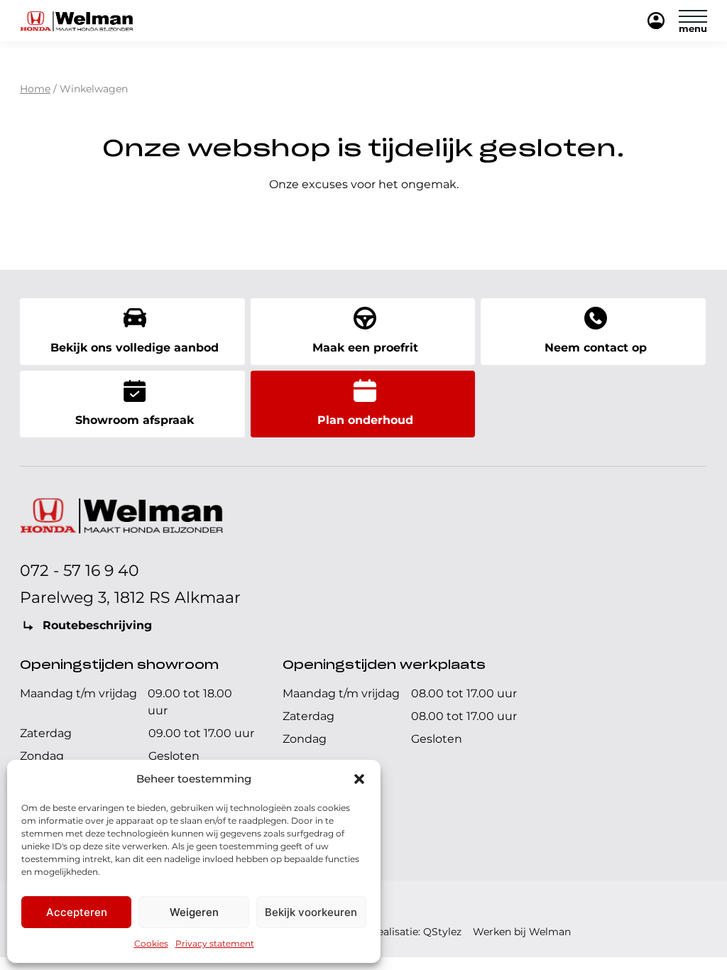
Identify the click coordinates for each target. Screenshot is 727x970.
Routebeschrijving (97, 625)
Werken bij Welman (522, 931)
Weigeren (194, 912)
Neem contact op (596, 347)
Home (35, 88)
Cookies (151, 943)
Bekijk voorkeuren (311, 912)
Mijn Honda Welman (656, 21)
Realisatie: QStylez (416, 931)
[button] (359, 779)
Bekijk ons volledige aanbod (134, 347)
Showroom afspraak (134, 420)
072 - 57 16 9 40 (79, 570)
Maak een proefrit (365, 347)
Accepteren (76, 912)
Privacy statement (214, 943)
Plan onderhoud (365, 420)
